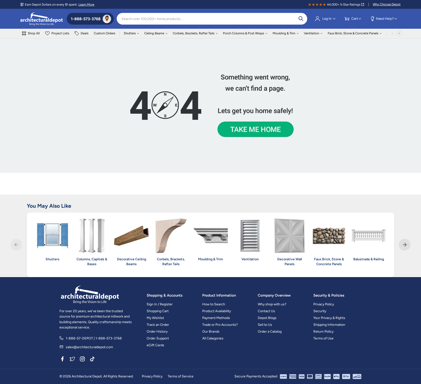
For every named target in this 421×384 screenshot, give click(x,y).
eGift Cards (155, 345)
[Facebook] (62, 359)
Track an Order (158, 325)
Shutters (130, 33)
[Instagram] (82, 359)
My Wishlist (155, 318)
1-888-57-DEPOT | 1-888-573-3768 (94, 338)
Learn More (86, 4)
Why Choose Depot (387, 4)
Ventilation (311, 33)
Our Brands (211, 331)
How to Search (213, 304)
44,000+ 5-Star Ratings (343, 4)
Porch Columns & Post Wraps (243, 33)
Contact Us (266, 311)
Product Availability (216, 311)
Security (319, 311)
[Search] (301, 18)
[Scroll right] (399, 33)
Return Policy (323, 331)
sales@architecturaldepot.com (89, 347)
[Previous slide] (16, 245)
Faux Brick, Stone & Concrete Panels (353, 33)
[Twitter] (72, 359)
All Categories (212, 338)
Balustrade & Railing (368, 259)
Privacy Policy (323, 304)
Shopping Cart (158, 311)
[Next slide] (405, 245)
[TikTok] (92, 359)
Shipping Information (329, 325)
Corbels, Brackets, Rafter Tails (193, 33)
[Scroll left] (392, 33)
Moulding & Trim (284, 33)
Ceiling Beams (154, 33)
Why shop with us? (272, 304)
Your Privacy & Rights (329, 318)
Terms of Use (323, 338)
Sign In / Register (160, 304)
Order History (157, 331)
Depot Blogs (267, 318)
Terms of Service (180, 376)
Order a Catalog (270, 331)
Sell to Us (265, 325)
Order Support (158, 338)
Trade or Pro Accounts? (220, 325)
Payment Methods (216, 318)
